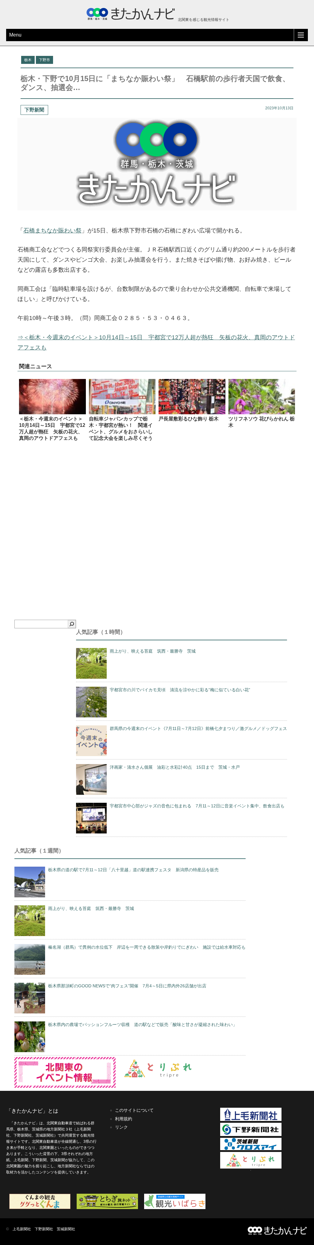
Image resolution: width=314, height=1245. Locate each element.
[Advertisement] (157, 522)
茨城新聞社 (66, 1229)
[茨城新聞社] (250, 1149)
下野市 (44, 60)
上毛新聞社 (22, 1229)
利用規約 (123, 1118)
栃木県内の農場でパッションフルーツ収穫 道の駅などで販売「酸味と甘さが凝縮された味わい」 (142, 1024)
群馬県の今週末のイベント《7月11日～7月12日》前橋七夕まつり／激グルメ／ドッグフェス (198, 728)
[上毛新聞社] (250, 1120)
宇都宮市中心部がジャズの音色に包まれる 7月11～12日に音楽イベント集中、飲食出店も (197, 805)
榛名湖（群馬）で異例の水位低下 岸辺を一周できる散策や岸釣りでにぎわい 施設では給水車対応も (147, 947)
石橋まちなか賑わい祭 (52, 230)
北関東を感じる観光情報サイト (203, 20)
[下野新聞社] (250, 1135)
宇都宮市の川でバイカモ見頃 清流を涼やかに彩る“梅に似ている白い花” (180, 689)
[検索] (72, 624)
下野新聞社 (44, 1229)
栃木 (28, 60)
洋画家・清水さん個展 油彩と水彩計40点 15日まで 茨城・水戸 (175, 767)
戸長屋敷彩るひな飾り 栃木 (189, 418)
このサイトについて (134, 1110)
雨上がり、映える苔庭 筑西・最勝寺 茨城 (153, 651)
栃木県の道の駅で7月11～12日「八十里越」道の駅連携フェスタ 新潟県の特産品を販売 (133, 869)
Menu (15, 34)
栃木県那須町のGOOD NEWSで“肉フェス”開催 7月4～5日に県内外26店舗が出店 (127, 985)
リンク (121, 1127)
